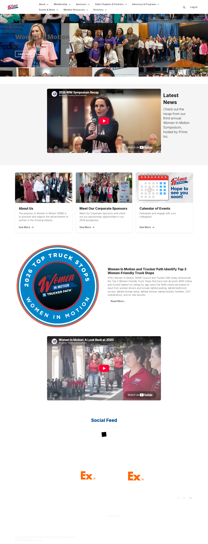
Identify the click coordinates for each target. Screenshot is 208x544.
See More (24, 227)
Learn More (25, 53)
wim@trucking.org (24, 516)
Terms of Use (157, 516)
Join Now (65, 516)
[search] (180, 7)
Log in (193, 7)
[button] (44, 4)
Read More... (118, 301)
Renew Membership (71, 518)
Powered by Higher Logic (180, 537)
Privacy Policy (158, 518)
